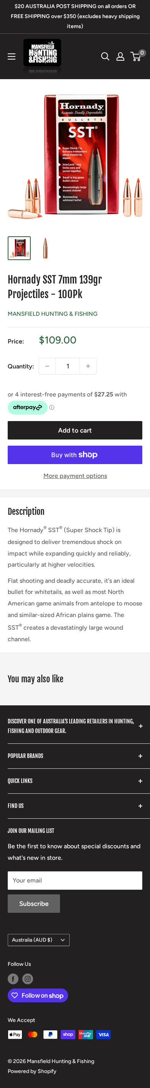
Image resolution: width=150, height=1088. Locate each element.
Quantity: (21, 366)
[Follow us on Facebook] (13, 979)
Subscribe (33, 903)
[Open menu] (11, 56)
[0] (136, 56)
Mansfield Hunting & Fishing (52, 313)
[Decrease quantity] (47, 366)
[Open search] (105, 56)
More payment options (75, 475)
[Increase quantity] (88, 366)
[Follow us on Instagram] (27, 979)
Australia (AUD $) (32, 940)
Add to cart (75, 430)
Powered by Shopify (32, 1071)
